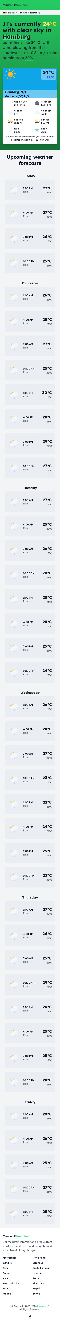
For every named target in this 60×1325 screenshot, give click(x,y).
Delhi (5, 1268)
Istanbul (38, 1262)
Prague (7, 1293)
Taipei (36, 1288)
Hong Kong (39, 1257)
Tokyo (36, 1293)
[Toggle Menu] (54, 5)
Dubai (6, 1273)
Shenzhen (38, 1283)
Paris (5, 1288)
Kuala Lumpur (41, 1268)
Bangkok (8, 1262)
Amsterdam (9, 1257)
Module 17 (43, 1306)
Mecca (6, 1278)
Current (16, 5)
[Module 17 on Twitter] (30, 1316)
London (37, 1273)
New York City (11, 1283)
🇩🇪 (9, 13)
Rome (36, 1278)
